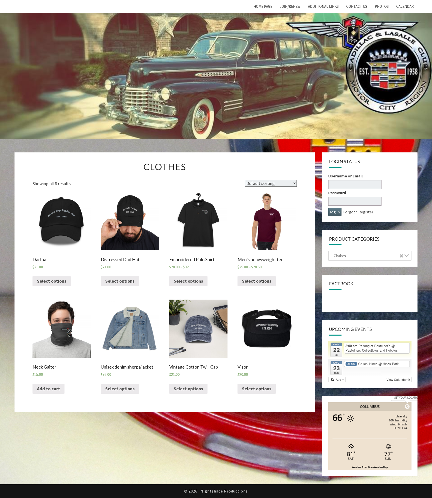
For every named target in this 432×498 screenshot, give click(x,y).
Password (337, 192)
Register (365, 211)
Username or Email (345, 175)
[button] (336, 379)
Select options (51, 281)
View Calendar (397, 379)
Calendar (405, 6)
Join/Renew (290, 6)
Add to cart (48, 389)
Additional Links (323, 6)
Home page (263, 6)
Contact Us (356, 6)
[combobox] (369, 256)
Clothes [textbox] (368, 255)
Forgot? (350, 211)
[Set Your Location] (407, 407)
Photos (382, 6)
